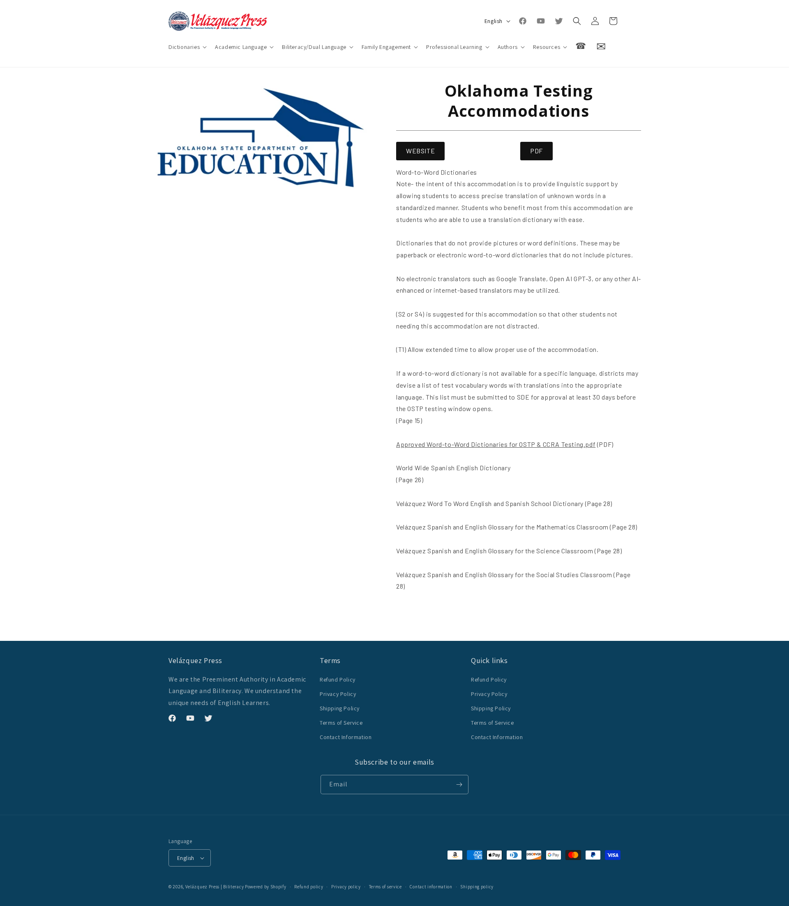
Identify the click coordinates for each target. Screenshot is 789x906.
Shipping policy (477, 887)
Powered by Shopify (265, 887)
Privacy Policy (338, 694)
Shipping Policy (340, 708)
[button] (187, 46)
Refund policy (308, 887)
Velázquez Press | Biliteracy (214, 887)
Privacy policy (346, 887)
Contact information (431, 887)
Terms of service (385, 887)
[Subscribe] (459, 784)
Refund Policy (337, 679)
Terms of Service (341, 722)
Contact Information (345, 737)
